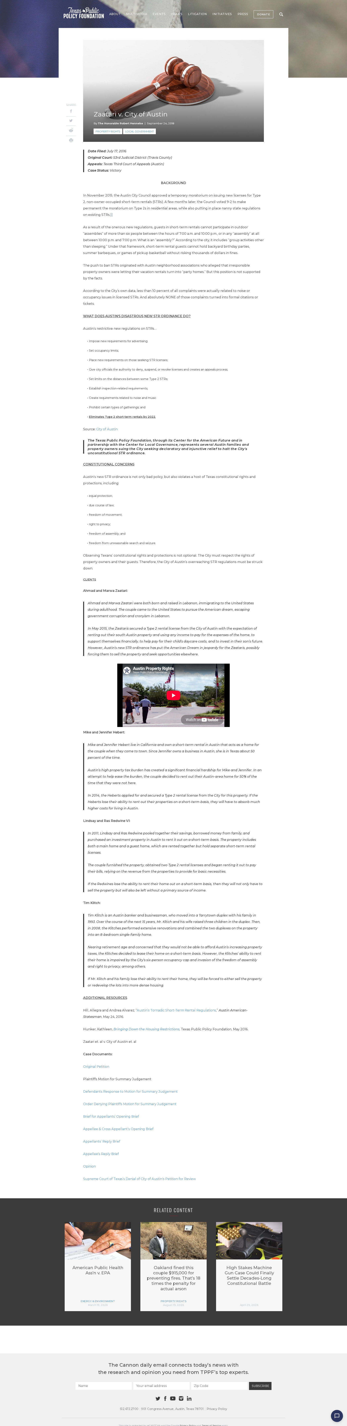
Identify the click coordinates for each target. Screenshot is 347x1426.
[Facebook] (71, 111)
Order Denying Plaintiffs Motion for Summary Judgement (130, 1104)
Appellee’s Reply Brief (101, 1154)
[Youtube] (173, 1399)
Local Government (139, 131)
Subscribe (260, 1386)
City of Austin (107, 429)
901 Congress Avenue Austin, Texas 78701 (172, 1409)
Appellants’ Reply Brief (101, 1141)
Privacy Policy (217, 1409)
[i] (111, 215)
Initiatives (222, 14)
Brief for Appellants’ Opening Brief (111, 1116)
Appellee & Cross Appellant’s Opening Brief (118, 1129)
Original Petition (96, 1067)
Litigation (197, 14)
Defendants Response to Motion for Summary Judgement (130, 1091)
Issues (176, 14)
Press (243, 14)
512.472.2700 (129, 1409)
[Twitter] (71, 121)
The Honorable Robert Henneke (120, 123)
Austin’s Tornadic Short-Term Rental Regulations (176, 1010)
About (115, 14)
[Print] (71, 141)
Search (281, 14)
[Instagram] (181, 1398)
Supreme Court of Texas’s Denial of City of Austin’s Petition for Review (139, 1179)
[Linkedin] (189, 1398)
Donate (263, 14)
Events (159, 14)
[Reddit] (71, 131)
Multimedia (136, 14)
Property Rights (108, 131)
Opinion (90, 1166)
